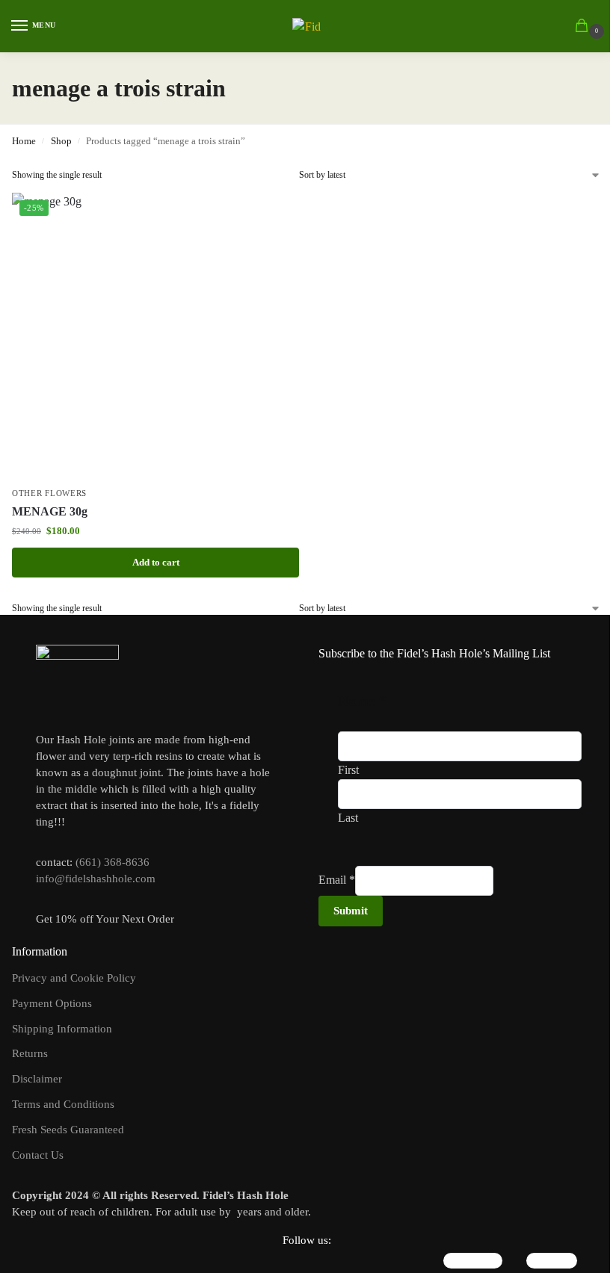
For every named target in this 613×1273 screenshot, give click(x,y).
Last (348, 817)
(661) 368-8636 (113, 862)
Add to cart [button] (155, 562)
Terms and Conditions (63, 1104)
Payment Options (52, 1003)
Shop (61, 140)
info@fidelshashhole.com (95, 879)
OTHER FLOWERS (49, 493)
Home (24, 140)
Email (336, 879)
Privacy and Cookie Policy (74, 978)
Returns (30, 1053)
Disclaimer (37, 1079)
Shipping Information (62, 1029)
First (348, 770)
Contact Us (38, 1155)
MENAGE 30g (49, 511)
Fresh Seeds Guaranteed (68, 1130)
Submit (350, 911)
